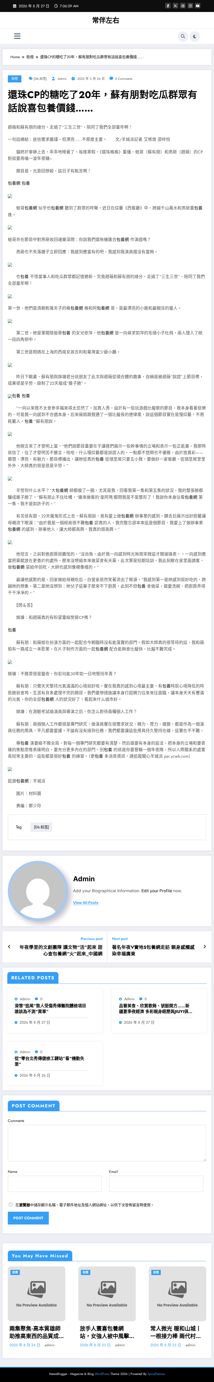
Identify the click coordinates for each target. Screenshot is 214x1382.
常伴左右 (105, 20)
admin (62, 78)
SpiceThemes (156, 1374)
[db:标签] (40, 78)
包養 (26, 183)
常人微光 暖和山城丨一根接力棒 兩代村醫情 (109, 1332)
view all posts (85, 903)
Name (12, 1171)
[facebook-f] (168, 5)
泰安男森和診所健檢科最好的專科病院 (179, 1332)
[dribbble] (183, 5)
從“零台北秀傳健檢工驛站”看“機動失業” (49, 1061)
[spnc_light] (194, 36)
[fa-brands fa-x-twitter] (175, 5)
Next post (120, 939)
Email (113, 1171)
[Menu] (17, 36)
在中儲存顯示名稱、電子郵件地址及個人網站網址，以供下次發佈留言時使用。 (84, 1205)
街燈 (14, 78)
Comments (16, 1120)
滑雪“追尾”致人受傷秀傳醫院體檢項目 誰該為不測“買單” (50, 1009)
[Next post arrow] (204, 946)
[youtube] (197, 5)
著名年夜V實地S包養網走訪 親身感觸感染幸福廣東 (153, 950)
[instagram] (190, 5)
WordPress (102, 1374)
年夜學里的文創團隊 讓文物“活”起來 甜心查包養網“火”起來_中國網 (61, 950)
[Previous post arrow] (9, 946)
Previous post (92, 939)
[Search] (183, 36)
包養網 (14, 183)
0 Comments (123, 78)
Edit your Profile (156, 890)
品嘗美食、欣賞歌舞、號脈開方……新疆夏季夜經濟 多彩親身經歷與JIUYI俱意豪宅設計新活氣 (156, 1009)
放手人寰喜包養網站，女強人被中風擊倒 (38, 1332)
